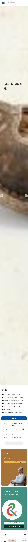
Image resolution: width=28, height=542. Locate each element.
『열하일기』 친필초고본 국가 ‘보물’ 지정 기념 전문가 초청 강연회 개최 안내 (13, 397)
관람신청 (13, 443)
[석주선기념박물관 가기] (4, 3)
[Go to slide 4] (14, 384)
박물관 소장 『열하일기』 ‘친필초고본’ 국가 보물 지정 (13, 400)
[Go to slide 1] (6, 384)
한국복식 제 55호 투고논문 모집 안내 (11, 406)
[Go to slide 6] (20, 384)
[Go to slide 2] (9, 384)
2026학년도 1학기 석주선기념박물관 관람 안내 (14, 403)
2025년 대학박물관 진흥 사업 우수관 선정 (12, 412)
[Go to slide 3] (11, 384)
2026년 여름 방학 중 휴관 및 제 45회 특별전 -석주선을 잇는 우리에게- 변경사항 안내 (13, 394)
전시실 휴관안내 (6, 409)
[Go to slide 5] (17, 384)
